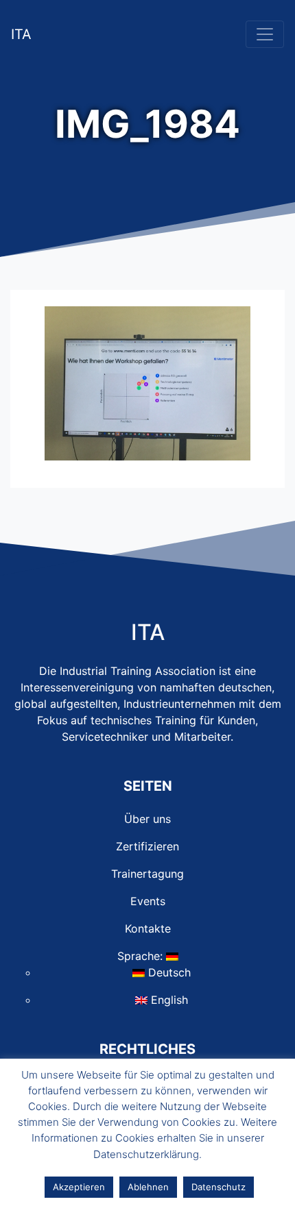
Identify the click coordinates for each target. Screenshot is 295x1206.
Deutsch (168, 972)
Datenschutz (218, 1186)
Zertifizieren (147, 846)
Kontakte (148, 928)
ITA (21, 34)
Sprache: (141, 956)
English (168, 1000)
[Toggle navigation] (265, 34)
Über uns (147, 819)
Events (147, 901)
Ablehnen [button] (148, 1186)
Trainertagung (147, 874)
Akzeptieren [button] (79, 1186)
